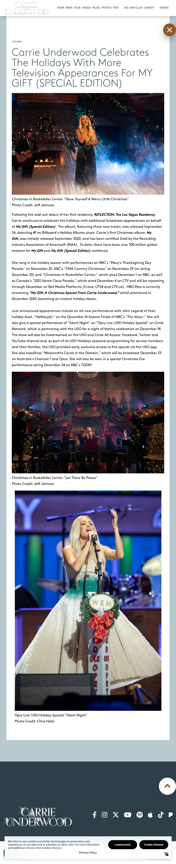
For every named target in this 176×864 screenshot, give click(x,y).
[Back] (169, 29)
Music (96, 8)
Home (60, 8)
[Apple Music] (150, 815)
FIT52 (116, 8)
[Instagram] (104, 815)
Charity (149, 8)
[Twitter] (115, 815)
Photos (106, 8)
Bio (126, 8)
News (69, 8)
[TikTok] (161, 815)
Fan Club (136, 8)
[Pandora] (171, 815)
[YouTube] (127, 815)
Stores (164, 8)
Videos (86, 8)
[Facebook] (95, 815)
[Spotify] (140, 815)
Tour (77, 8)
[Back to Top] (167, 786)
